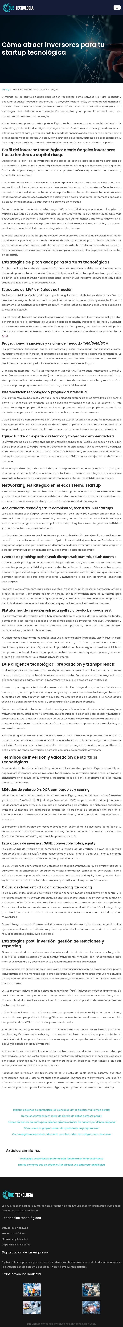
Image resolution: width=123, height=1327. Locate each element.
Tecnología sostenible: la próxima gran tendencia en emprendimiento (61, 1158)
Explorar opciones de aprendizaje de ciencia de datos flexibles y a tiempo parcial (61, 1109)
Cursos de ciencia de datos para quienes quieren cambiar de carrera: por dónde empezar (61, 1122)
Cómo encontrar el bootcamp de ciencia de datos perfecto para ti (61, 1116)
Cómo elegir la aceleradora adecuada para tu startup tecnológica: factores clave (61, 1134)
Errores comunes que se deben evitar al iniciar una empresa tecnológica (61, 1164)
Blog (7, 89)
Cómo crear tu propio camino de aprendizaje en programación (61, 1128)
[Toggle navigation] (117, 7)
